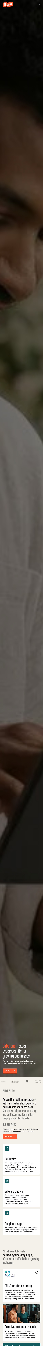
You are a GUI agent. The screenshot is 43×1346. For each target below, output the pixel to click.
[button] (39, 4)
